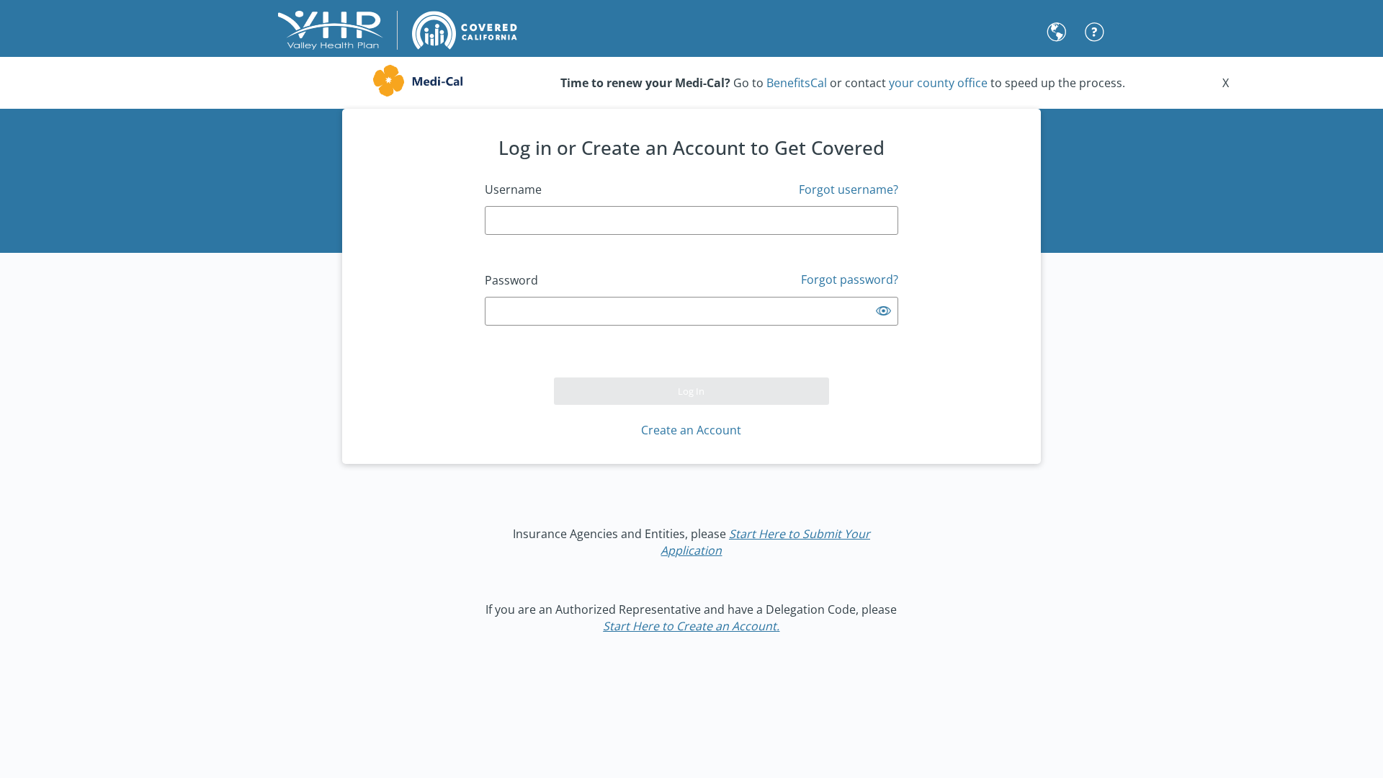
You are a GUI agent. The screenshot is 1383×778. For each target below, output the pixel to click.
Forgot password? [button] (849, 279)
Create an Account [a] (691, 430)
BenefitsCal (796, 83)
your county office (938, 83)
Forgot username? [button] (848, 189)
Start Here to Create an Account (689, 626)
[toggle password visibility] (883, 310)
